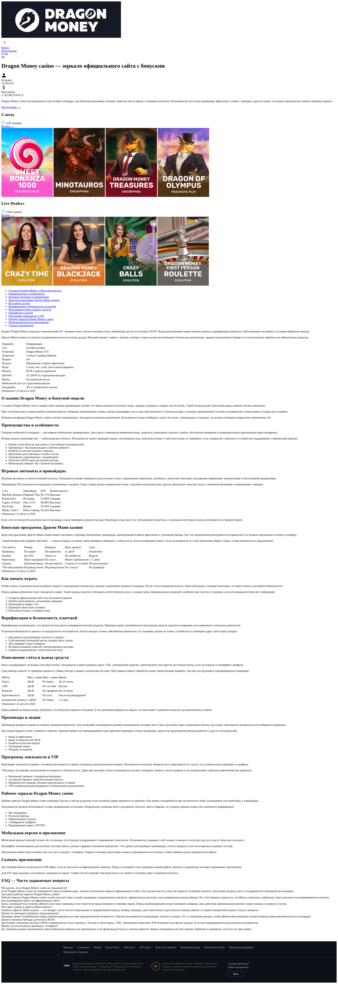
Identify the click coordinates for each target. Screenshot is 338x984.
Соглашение (83, 947)
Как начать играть (19, 303)
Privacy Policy (112, 947)
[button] (169, 888)
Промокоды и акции (20, 312)
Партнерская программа (241, 947)
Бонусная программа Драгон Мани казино (34, 300)
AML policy (129, 947)
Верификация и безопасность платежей (32, 306)
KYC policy (145, 947)
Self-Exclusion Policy (214, 947)
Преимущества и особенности (26, 293)
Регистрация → (11, 107)
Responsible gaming (190, 947)
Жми (235, 974)
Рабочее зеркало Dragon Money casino (30, 319)
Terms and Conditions (165, 947)
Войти (5, 47)
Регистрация (9, 50)
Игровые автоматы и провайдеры (28, 296)
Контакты (68, 947)
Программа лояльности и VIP (26, 315)
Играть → (7, 126)
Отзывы (97, 947)
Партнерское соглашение (75, 952)
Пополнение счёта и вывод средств (29, 309)
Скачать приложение (21, 325)
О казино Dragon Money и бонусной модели (34, 290)
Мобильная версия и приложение (28, 322)
